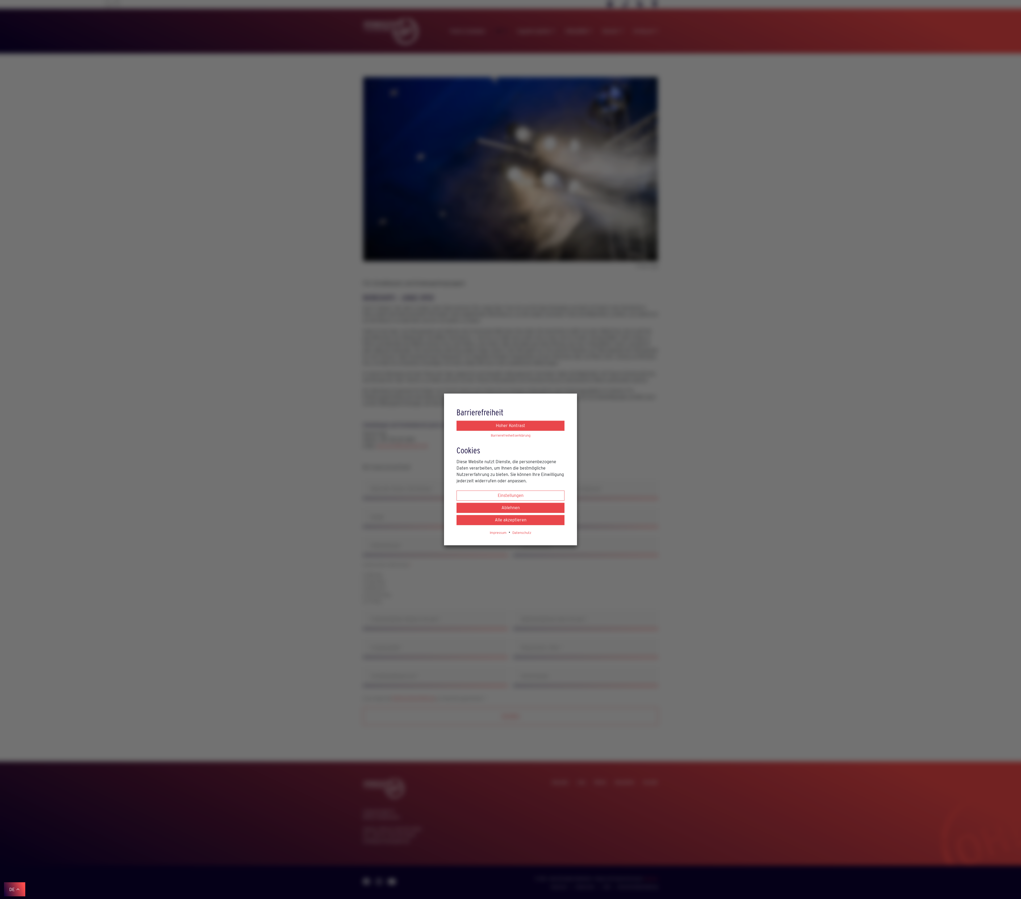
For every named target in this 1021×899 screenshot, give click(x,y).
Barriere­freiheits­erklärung (510, 435)
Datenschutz (521, 533)
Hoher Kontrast (510, 425)
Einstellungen (511, 495)
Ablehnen (510, 507)
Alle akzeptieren (510, 519)
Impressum (498, 533)
